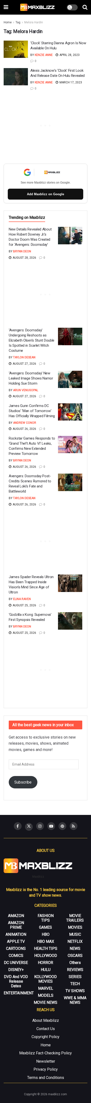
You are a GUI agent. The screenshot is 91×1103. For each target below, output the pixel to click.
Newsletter (45, 1061)
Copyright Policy (45, 1036)
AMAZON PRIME (16, 925)
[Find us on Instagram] (40, 826)
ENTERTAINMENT (19, 993)
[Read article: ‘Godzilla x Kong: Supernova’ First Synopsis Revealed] (70, 621)
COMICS (16, 955)
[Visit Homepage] (37, 7)
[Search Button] (85, 7)
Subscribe (23, 782)
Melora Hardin (33, 22)
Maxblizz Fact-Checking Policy (45, 1053)
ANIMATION (16, 934)
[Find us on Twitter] (29, 827)
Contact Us (45, 1028)
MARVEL (45, 988)
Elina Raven (22, 599)
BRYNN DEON (22, 251)
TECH (75, 983)
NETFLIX (75, 941)
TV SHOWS (75, 990)
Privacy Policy (45, 1069)
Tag (18, 22)
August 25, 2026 (24, 605)
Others (75, 962)
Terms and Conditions (45, 1077)
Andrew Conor (24, 422)
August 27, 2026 (24, 363)
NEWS (75, 948)
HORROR (45, 962)
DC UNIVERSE (16, 962)
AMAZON (16, 915)
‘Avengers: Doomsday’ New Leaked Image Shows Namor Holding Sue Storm (31, 378)
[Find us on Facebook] (18, 826)
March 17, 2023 (70, 82)
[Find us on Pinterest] (62, 826)
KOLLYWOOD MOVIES (45, 979)
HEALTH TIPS (45, 948)
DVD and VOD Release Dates (16, 981)
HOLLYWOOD (45, 955)
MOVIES (75, 927)
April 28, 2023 (69, 55)
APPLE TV (16, 941)
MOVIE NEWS (45, 1002)
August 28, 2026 (24, 257)
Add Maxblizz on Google (45, 194)
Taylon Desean (24, 357)
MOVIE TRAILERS (75, 918)
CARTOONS (16, 948)
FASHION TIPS (46, 918)
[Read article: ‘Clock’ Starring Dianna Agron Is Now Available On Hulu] (16, 49)
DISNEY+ (16, 969)
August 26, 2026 (24, 429)
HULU (45, 969)
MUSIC (75, 934)
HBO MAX (45, 941)
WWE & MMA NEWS (75, 1000)
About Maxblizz (45, 1020)
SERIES (75, 976)
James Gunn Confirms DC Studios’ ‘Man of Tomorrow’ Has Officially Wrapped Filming (32, 411)
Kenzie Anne (44, 55)
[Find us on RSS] (73, 826)
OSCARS (75, 955)
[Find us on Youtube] (51, 826)
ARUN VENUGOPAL (25, 390)
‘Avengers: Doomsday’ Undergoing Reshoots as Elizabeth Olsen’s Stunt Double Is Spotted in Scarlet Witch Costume (31, 340)
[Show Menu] (6, 7)
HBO (46, 934)
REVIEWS (75, 969)
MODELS (45, 995)
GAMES (45, 927)
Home (8, 22)
